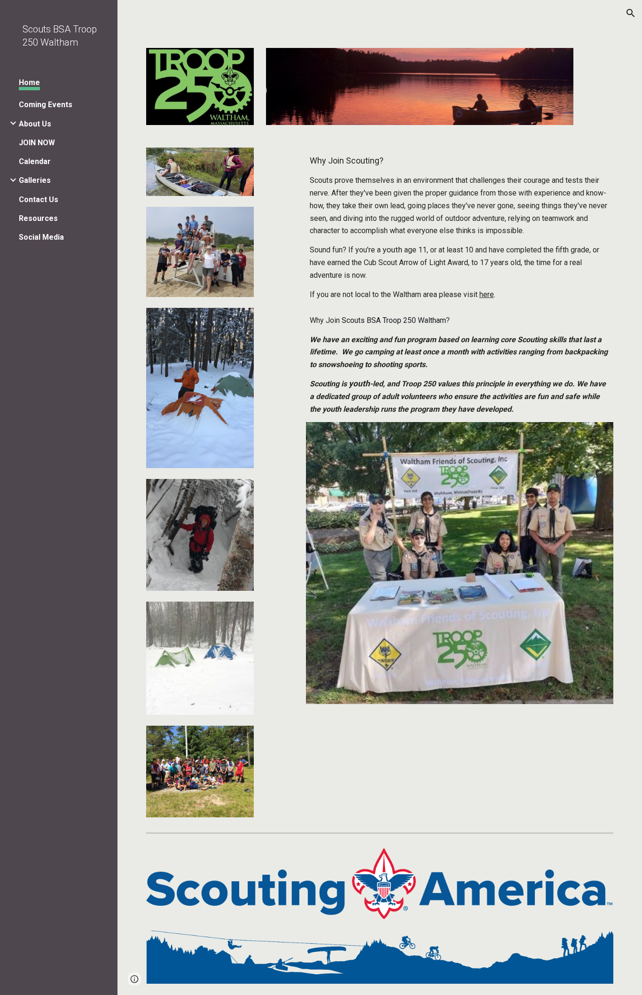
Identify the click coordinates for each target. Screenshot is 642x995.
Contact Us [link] (38, 199)
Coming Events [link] (45, 104)
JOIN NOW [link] (37, 142)
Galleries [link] (35, 180)
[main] (460, 227)
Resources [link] (38, 218)
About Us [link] (35, 123)
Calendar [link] (35, 161)
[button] (630, 13)
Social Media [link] (41, 237)
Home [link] (29, 82)
